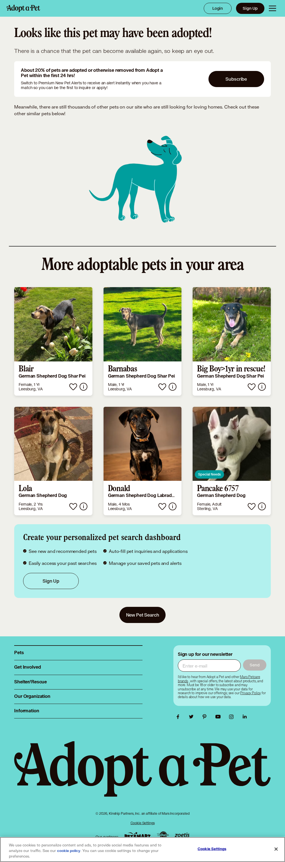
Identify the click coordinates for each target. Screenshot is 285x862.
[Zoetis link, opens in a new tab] (182, 835)
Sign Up (250, 8)
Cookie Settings (143, 823)
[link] (53, 341)
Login (217, 8)
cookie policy (68, 851)
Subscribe (236, 79)
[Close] (276, 849)
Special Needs (209, 474)
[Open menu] (272, 8)
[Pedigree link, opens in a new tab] (163, 835)
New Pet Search (142, 614)
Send (254, 664)
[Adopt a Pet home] (23, 8)
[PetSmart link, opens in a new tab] (137, 835)
